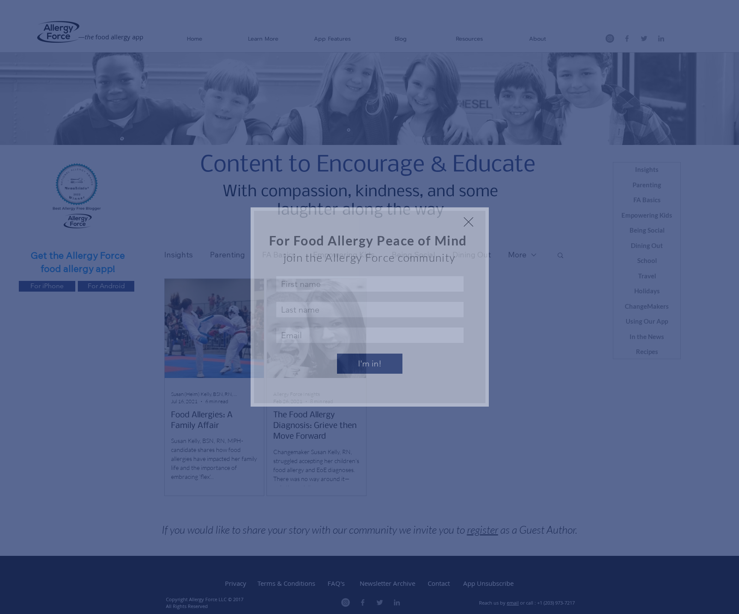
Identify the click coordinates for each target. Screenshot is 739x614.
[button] (468, 222)
